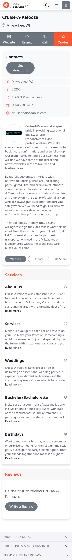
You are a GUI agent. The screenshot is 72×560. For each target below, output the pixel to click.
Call (45, 42)
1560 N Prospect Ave (27, 97)
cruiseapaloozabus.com (29, 113)
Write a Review (21, 506)
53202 (16, 89)
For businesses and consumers (27, 546)
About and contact (18, 537)
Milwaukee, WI (18, 25)
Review (27, 42)
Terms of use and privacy (22, 555)
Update (39, 259)
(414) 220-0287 (22, 105)
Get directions (20, 67)
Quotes (63, 42)
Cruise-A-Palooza (20, 17)
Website (9, 42)
